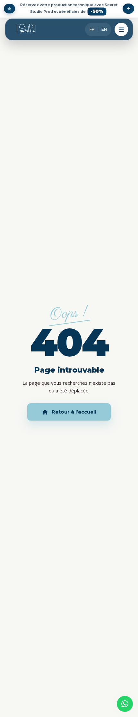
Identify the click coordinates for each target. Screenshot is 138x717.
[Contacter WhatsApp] (125, 704)
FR (92, 29)
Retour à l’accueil (74, 412)
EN (104, 29)
